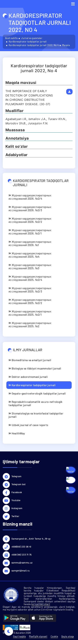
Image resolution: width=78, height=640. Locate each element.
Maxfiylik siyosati (38, 636)
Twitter (15, 516)
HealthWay (18, 433)
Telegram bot (18, 484)
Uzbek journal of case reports (29, 425)
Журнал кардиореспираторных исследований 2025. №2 (30, 324)
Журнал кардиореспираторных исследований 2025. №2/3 (30, 289)
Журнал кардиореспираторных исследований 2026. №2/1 (30, 231)
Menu (73, 4)
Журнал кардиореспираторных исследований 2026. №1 (30, 243)
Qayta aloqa (67, 636)
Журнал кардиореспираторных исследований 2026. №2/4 (30, 197)
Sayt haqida (19, 636)
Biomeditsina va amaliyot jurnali (31, 360)
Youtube (15, 500)
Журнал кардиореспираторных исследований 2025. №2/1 (30, 313)
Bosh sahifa (11, 38)
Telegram (16, 476)
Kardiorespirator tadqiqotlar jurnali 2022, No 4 (34, 45)
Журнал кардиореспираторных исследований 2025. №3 (30, 266)
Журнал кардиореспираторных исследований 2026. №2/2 (30, 220)
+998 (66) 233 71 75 (21, 554)
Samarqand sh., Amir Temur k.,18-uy (30, 538)
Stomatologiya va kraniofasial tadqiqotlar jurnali (36, 415)
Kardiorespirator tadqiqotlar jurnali (28, 41)
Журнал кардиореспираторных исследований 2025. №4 (30, 255)
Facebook (16, 492)
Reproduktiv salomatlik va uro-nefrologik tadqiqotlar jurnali (36, 403)
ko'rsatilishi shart (40, 604)
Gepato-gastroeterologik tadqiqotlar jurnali (38, 393)
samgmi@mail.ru (20, 570)
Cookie (54, 636)
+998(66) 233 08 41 (21, 546)
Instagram (16, 508)
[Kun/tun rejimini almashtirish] (8, 631)
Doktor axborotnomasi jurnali (29, 376)
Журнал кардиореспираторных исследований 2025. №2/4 (30, 278)
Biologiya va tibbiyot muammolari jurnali (36, 368)
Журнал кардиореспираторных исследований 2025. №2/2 (30, 301)
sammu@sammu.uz (21, 562)
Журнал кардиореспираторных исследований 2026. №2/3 (30, 208)
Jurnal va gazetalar (31, 38)
